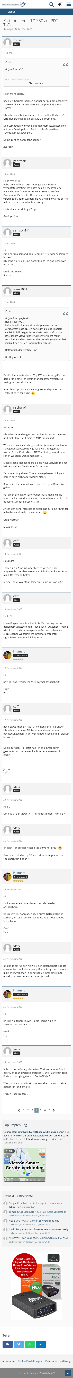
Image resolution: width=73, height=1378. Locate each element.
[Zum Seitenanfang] (68, 1373)
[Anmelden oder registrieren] (60, 4)
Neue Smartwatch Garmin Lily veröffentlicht (34, 1220)
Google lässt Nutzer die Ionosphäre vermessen (35, 1203)
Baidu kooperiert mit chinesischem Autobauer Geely (38, 1229)
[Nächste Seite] (53, 1110)
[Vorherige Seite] (19, 1110)
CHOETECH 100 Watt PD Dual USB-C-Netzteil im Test (38, 1238)
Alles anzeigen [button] (36, 83)
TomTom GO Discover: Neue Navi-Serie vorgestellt (37, 1211)
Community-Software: (37, 1373)
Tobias (12, 1206)
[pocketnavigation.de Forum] (13, 4)
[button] (68, 4)
